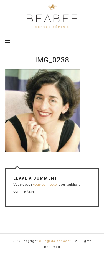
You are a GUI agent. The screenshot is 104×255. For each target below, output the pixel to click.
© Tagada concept (55, 241)
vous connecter (45, 184)
